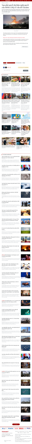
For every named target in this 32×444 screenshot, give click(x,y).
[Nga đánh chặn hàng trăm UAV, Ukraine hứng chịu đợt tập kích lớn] (25, 321)
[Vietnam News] (5, 428)
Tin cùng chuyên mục (7, 154)
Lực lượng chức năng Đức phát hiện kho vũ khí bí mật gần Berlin (10, 202)
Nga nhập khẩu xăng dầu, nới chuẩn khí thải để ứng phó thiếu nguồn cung (11, 328)
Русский (25, 0)
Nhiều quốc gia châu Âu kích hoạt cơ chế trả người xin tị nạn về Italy (10, 282)
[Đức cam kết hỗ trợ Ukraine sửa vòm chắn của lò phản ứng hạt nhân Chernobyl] (25, 401)
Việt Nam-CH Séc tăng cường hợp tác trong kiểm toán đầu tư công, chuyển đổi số (10, 264)
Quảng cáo (24, 432)
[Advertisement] (16, 54)
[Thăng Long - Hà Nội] (26, 0)
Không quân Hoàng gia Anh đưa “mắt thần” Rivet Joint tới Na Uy (10, 193)
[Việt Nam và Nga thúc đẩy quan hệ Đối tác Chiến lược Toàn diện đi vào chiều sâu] (25, 213)
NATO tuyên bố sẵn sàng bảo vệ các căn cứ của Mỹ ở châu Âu (11, 372)
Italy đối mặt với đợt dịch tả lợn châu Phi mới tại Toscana (11, 408)
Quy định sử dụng (21, 431)
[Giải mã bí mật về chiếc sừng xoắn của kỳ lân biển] (25, 392)
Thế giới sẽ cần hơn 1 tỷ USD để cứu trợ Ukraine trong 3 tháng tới (25, 101)
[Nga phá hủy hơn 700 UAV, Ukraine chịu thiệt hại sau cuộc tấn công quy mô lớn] (25, 303)
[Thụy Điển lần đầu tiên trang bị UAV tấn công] (25, 365)
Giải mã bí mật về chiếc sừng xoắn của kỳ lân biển (10, 390)
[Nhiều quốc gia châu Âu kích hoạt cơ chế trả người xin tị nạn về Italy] (25, 284)
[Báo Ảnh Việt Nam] (16, 428)
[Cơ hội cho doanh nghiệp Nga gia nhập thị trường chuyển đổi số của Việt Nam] (25, 312)
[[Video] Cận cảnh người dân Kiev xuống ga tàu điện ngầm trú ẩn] (25, 79)
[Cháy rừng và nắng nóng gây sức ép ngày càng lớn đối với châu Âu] (25, 248)
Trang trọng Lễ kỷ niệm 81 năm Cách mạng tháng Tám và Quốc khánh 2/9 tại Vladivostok (10, 291)
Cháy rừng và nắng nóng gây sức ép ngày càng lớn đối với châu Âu (10, 246)
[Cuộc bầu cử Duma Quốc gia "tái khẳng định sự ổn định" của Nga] (25, 168)
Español (20, 0)
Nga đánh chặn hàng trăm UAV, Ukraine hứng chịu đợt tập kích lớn (10, 319)
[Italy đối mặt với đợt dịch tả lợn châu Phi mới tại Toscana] (25, 409)
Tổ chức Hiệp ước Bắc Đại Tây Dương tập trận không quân (10, 346)
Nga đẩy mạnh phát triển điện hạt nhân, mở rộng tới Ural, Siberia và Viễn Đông (10, 273)
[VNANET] (23, 428)
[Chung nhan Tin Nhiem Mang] (8, 441)
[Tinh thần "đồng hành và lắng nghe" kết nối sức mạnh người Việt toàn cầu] (25, 239)
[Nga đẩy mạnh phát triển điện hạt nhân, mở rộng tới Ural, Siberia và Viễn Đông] (25, 275)
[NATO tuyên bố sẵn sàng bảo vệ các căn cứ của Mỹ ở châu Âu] (25, 374)
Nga (24, 62)
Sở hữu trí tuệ (17, 431)
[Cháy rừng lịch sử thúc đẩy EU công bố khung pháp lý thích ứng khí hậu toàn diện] (25, 418)
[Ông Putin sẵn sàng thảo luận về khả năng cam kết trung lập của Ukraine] (6, 96)
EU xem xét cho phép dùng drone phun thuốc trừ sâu (10, 228)
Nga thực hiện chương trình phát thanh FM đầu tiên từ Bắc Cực (11, 184)
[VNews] (20, 428)
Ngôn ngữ (30, 431)
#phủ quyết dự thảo (18, 62)
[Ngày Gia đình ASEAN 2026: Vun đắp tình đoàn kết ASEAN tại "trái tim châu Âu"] (25, 159)
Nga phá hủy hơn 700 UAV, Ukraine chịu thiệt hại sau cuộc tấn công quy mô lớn (11, 301)
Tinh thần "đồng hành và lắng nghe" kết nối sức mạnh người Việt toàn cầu (11, 237)
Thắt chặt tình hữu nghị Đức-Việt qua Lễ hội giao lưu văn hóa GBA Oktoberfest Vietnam (10, 220)
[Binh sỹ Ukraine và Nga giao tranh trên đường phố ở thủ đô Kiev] (16, 96)
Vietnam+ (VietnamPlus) (8, 0)
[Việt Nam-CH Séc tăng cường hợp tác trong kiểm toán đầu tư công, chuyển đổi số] (25, 266)
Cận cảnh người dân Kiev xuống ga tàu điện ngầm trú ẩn (25, 84)
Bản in (8, 67)
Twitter (6, 67)
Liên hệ (28, 432)
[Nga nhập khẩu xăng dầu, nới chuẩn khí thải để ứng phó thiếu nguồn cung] (25, 330)
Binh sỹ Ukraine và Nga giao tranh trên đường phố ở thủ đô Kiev (15, 101)
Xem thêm (16, 424)
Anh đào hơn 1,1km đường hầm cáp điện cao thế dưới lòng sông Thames (11, 175)
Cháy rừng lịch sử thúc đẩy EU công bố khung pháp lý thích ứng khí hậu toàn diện (10, 416)
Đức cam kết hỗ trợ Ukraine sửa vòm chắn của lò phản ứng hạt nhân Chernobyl (10, 399)
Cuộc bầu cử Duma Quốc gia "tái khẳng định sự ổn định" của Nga (11, 166)
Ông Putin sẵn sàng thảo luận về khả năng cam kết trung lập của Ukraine (6, 101)
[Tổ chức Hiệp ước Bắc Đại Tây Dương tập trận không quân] (25, 348)
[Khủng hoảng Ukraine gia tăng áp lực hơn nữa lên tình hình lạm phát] (16, 79)
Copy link (10, 67)
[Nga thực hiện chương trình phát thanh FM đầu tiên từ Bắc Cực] (25, 186)
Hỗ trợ (27, 431)
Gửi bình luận (25, 70)
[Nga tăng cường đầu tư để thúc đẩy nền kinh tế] (25, 357)
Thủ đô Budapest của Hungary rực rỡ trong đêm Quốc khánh (10, 255)
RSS (25, 431)
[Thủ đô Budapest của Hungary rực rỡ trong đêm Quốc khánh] (25, 257)
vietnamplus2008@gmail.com (20, 439)
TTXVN (18, 432)
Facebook (4, 67)
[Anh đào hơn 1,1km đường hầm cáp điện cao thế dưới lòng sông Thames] (25, 177)
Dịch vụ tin (21, 432)
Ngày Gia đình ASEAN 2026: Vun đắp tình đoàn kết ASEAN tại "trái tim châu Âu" (11, 157)
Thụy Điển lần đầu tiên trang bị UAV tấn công (10, 362)
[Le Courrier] (11, 428)
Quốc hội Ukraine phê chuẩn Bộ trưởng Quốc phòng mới (10, 381)
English (15, 0)
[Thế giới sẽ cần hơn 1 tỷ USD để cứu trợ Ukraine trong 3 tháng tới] (25, 96)
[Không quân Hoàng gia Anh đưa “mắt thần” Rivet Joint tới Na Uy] (25, 195)
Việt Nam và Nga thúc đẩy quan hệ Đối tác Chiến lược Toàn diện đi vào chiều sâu (10, 211)
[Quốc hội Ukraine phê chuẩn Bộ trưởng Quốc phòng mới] (25, 383)
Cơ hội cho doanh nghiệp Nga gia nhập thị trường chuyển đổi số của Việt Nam (10, 310)
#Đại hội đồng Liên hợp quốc (11, 62)
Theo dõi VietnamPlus (21, 67)
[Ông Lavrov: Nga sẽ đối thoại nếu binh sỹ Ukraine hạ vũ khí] (14, 37)
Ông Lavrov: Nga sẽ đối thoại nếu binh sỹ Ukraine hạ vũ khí (6, 84)
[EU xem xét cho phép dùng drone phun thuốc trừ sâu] (25, 230)
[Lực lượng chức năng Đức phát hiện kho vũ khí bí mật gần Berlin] (25, 204)
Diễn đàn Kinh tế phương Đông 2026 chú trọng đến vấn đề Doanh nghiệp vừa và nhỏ (11, 337)
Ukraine (5, 64)
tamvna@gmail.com (17, 437)
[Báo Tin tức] (28, 428)
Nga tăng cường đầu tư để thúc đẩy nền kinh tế (11, 354)
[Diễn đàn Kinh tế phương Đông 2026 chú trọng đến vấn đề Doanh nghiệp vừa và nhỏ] (25, 339)
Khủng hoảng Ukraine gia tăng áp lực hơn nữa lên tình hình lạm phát (15, 84)
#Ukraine (5, 62)
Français (18, 0)
